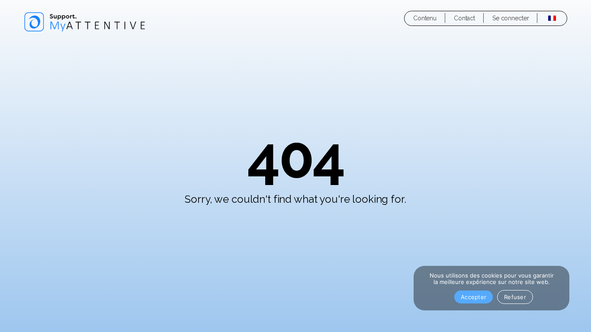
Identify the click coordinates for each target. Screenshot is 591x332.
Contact (464, 18)
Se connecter (510, 18)
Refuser (515, 297)
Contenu (425, 18)
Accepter (473, 297)
